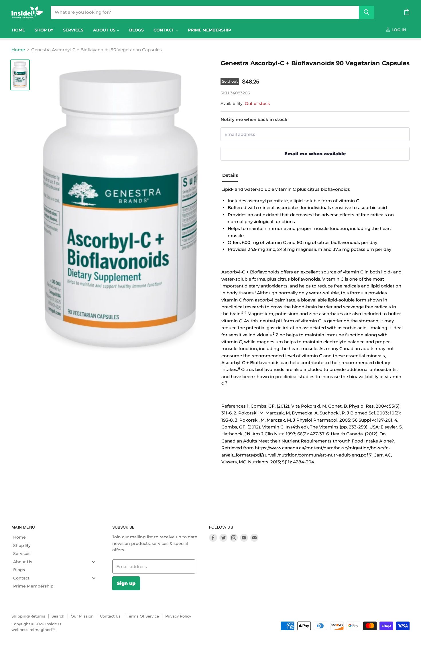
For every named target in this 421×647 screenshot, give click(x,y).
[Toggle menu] (93, 562)
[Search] (366, 12)
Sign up (126, 583)
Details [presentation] (230, 175)
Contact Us (110, 616)
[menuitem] (18, 30)
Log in (398, 29)
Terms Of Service (143, 616)
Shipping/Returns (28, 616)
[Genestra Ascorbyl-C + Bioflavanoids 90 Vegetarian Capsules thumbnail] (20, 75)
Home (18, 49)
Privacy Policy (178, 616)
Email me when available (315, 153)
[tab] (232, 176)
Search (58, 616)
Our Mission (82, 616)
